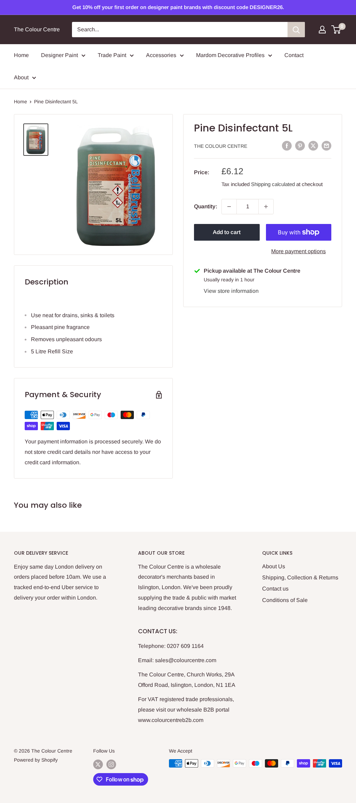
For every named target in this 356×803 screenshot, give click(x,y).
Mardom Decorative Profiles (230, 55)
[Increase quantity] (266, 206)
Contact (294, 55)
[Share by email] (326, 145)
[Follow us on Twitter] (98, 764)
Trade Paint (112, 55)
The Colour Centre (220, 146)
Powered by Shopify (36, 760)
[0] (336, 29)
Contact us (275, 589)
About (21, 77)
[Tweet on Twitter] (313, 145)
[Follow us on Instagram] (111, 764)
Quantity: (205, 206)
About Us (273, 566)
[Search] (296, 29)
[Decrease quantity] (229, 206)
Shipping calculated (273, 184)
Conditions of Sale (285, 600)
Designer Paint (59, 55)
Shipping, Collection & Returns (300, 577)
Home (21, 55)
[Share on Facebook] (287, 145)
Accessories (161, 55)
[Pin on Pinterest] (300, 145)
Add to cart (227, 232)
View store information (231, 291)
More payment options (298, 251)
